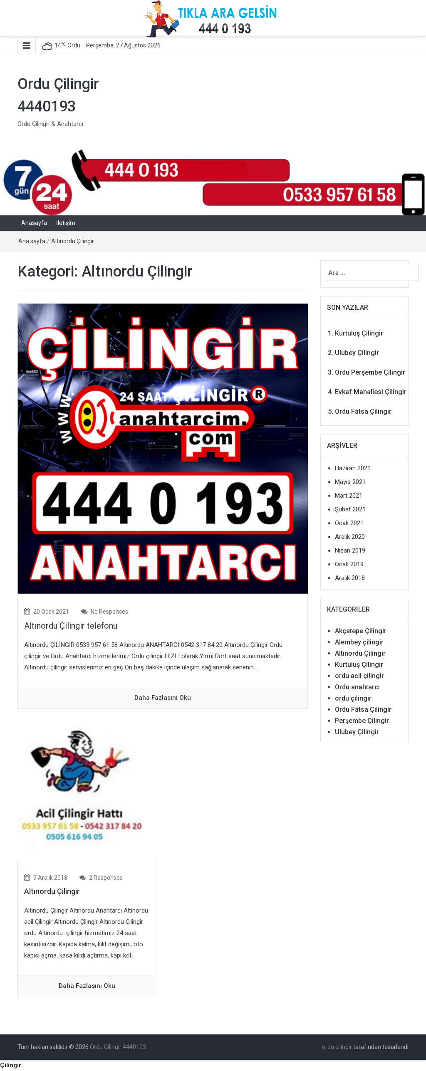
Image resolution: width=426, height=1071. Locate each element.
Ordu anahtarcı (357, 687)
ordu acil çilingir (359, 676)
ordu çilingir (353, 698)
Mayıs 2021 (350, 482)
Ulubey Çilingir (357, 353)
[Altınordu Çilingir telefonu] (162, 448)
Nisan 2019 (350, 550)
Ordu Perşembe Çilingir (370, 372)
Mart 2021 (348, 495)
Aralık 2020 (350, 536)
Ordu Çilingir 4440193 (118, 1047)
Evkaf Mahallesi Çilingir (370, 392)
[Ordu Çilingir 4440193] (213, 181)
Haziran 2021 (353, 468)
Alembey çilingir (359, 642)
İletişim (65, 223)
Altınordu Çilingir (72, 241)
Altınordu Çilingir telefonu (70, 626)
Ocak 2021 (349, 523)
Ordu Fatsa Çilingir (363, 411)
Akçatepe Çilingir (360, 631)
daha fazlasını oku (162, 697)
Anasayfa (34, 223)
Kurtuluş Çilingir (359, 333)
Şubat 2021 (350, 509)
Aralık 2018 (350, 578)
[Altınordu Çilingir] (86, 790)
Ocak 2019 (349, 564)
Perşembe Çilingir (362, 721)
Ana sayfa (31, 241)
